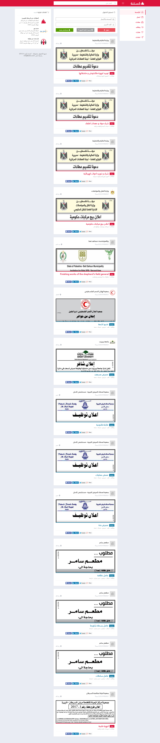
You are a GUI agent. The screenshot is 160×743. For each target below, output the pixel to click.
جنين (57, 395)
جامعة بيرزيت (104, 341)
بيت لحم (58, 244)
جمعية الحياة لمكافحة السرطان (97, 693)
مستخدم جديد (64, 30)
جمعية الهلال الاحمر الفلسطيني (97, 291)
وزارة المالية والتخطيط (101, 40)
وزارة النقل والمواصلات (100, 191)
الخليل (57, 294)
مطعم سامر (104, 542)
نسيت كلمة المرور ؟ (84, 30)
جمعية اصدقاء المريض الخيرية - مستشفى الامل (91, 392)
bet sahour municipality (99, 241)
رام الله (58, 43)
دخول (107, 30)
